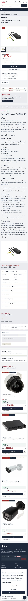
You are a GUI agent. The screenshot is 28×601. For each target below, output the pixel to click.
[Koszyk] (26, 2)
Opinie (21, 106)
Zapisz (23, 558)
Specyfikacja (7, 106)
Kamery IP (3, 565)
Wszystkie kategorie (15, 9)
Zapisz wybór (14, 589)
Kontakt (16, 565)
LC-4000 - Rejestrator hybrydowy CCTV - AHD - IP (13, 439)
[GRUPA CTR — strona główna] (4, 2)
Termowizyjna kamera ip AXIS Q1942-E (11, 481)
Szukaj (23, 5)
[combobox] (11, 5)
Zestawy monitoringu (5, 569)
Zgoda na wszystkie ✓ (13, 592)
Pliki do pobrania (15, 106)
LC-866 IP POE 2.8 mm (7, 524)
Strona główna (3, 12)
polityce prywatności (9, 596)
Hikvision (11, 88)
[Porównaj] (23, 2)
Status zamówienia (19, 569)
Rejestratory (3, 567)
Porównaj (5, 82)
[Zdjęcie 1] (3, 49)
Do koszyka (14, 66)
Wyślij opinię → (6, 344)
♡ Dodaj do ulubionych (14, 69)
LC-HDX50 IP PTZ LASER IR (8, 396)
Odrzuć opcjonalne (14, 585)
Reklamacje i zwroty (19, 567)
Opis (2, 106)
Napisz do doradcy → (7, 100)
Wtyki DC (9, 12)
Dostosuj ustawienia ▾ (6, 582)
